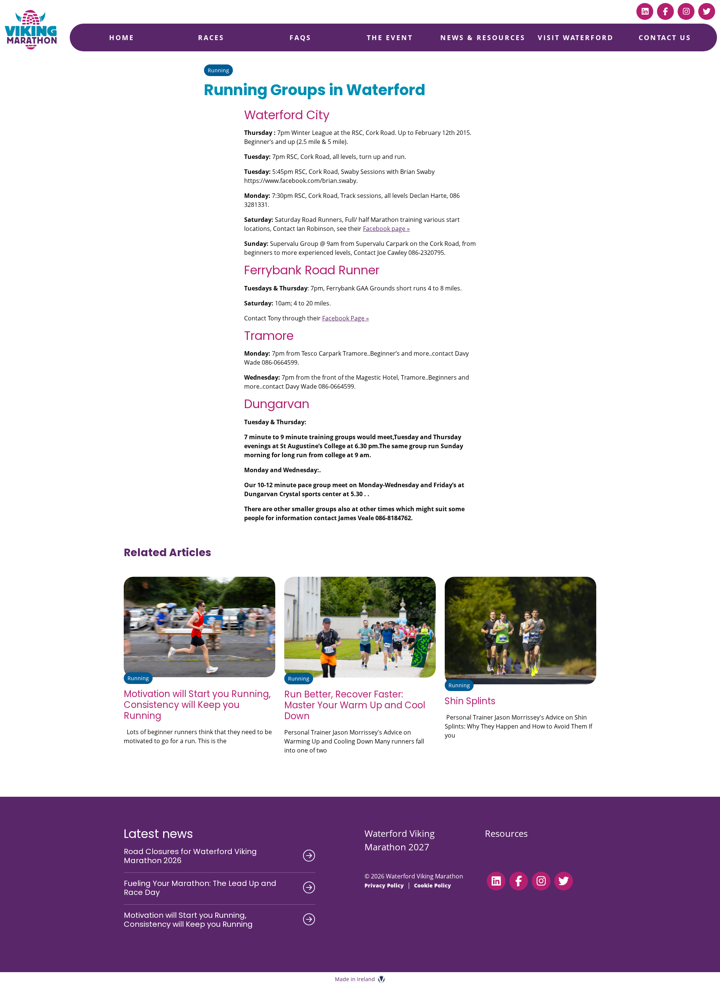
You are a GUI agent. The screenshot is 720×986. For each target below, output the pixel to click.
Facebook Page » (345, 318)
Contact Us (665, 37)
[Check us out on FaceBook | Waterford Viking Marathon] (665, 11)
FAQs (300, 37)
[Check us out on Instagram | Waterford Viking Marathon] (686, 11)
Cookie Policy (432, 885)
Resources (506, 833)
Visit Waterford (576, 37)
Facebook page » (386, 228)
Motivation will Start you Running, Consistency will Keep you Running (197, 705)
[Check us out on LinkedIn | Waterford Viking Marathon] (644, 11)
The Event (390, 37)
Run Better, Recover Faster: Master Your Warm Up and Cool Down (354, 705)
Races (211, 37)
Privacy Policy (384, 885)
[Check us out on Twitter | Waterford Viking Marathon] (706, 11)
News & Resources (482, 37)
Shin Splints (470, 701)
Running (218, 70)
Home (121, 37)
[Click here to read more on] (199, 627)
